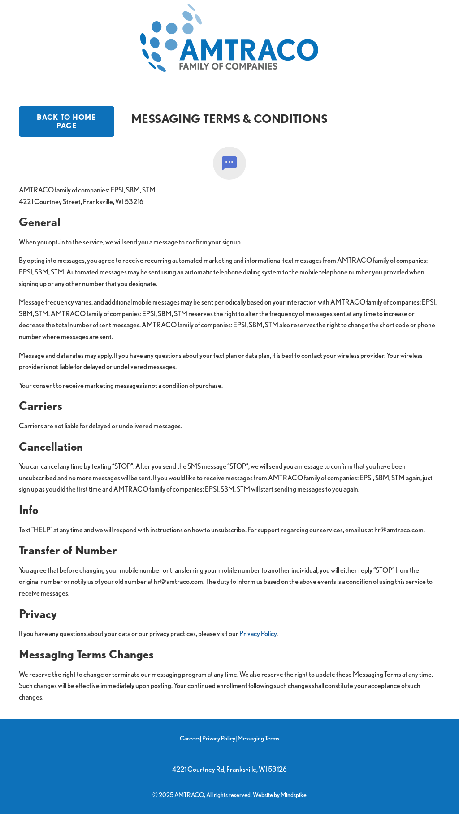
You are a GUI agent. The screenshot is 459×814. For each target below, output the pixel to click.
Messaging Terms (258, 738)
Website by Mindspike (280, 794)
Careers (190, 738)
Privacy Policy (258, 633)
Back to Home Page (66, 121)
